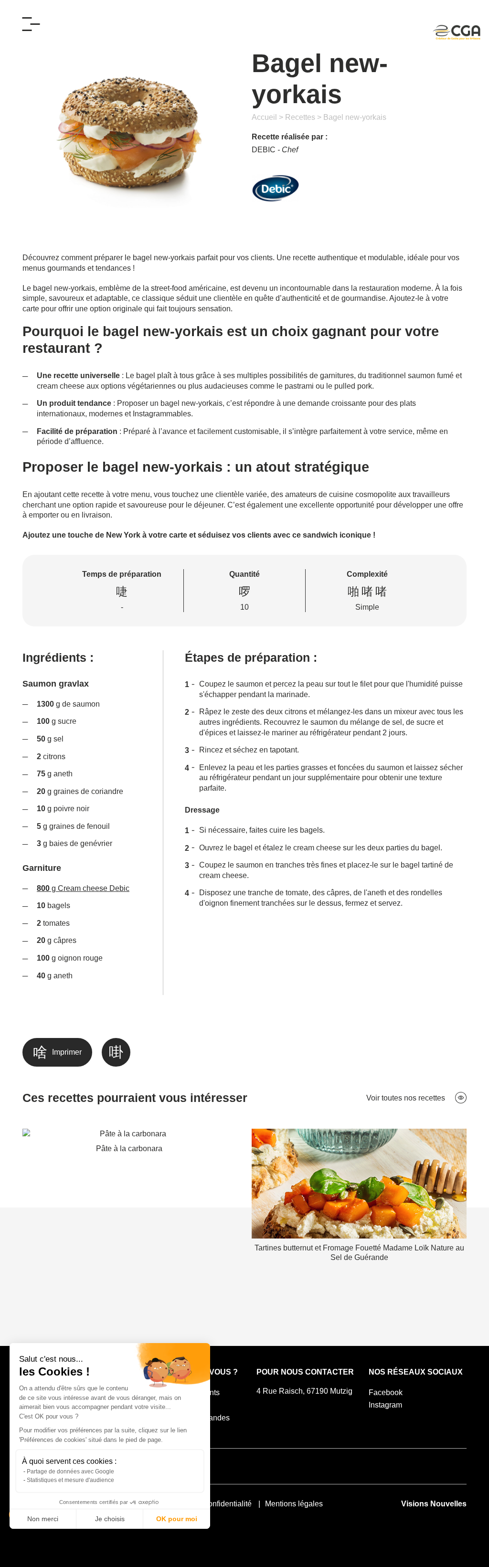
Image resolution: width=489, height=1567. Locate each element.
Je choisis (110, 1519)
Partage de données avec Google (70, 1471)
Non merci (42, 1519)
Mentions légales (294, 1504)
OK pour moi (176, 1519)
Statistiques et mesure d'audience (70, 1480)
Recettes (300, 117)
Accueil (264, 117)
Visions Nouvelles (434, 1504)
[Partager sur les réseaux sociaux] (116, 1052)
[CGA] (456, 32)
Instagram (385, 1405)
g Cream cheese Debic (83, 888)
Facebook (386, 1392)
